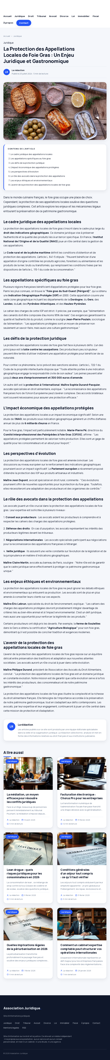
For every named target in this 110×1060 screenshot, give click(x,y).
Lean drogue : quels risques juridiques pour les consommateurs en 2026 (24, 873)
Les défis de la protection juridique (28, 163)
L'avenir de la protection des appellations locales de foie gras (40, 184)
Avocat (53, 16)
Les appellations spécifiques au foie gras (31, 158)
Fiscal (96, 16)
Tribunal (41, 16)
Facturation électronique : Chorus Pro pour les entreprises (81, 796)
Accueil (7, 16)
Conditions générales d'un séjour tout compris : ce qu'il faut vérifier (76, 873)
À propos (8, 22)
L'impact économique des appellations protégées (35, 167)
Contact (23, 22)
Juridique (20, 16)
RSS (24, 1027)
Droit (31, 16)
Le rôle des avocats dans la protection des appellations (38, 176)
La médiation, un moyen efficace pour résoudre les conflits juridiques (23, 798)
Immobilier (84, 16)
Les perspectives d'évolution (25, 171)
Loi (73, 16)
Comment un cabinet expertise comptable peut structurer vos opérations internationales (81, 948)
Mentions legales (11, 1027)
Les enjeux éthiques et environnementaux (31, 180)
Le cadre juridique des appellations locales (31, 154)
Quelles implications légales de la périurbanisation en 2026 (27, 947)
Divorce (64, 16)
